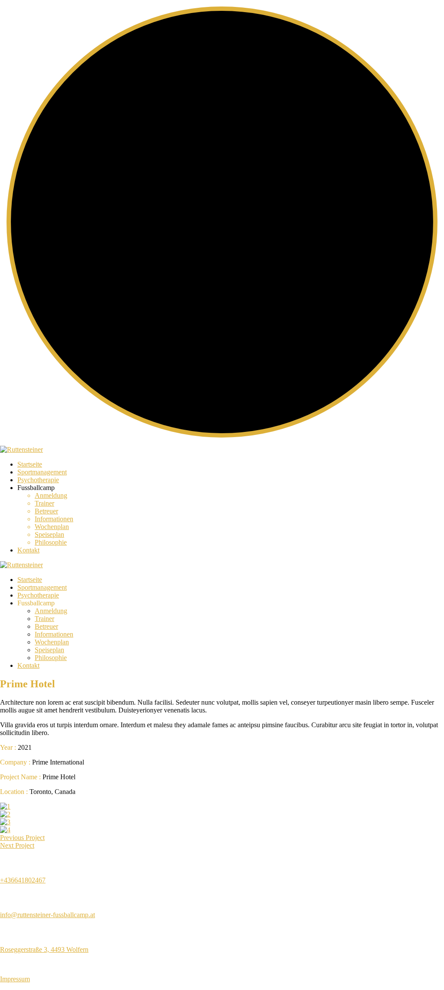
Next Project (17, 845)
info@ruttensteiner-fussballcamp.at (47, 914)
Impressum (15, 979)
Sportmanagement (42, 472)
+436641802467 (23, 880)
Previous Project (22, 837)
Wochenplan (52, 526)
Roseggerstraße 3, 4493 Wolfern (44, 949)
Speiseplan (49, 534)
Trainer (44, 503)
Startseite (29, 464)
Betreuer (46, 511)
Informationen (54, 519)
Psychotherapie (38, 480)
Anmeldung (51, 495)
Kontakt (28, 550)
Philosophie (51, 542)
